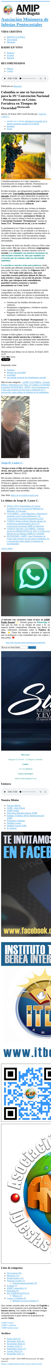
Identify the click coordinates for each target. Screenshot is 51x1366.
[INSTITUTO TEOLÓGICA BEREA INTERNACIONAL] (25, 1000)
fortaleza (10, 370)
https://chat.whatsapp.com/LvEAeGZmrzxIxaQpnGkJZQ (25, 642)
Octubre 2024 (14, 1346)
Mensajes (11, 42)
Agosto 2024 (15, 1351)
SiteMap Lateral (14, 823)
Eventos (10, 55)
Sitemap (10, 58)
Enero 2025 (13, 1339)
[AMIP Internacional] (25, 1194)
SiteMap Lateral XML (17, 825)
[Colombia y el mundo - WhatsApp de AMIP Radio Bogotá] (25, 584)
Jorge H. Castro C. (12, 462)
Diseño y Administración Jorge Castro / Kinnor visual (21, 1364)
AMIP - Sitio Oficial (16, 808)
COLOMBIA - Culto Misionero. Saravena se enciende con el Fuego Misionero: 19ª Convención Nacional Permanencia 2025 (27, 516)
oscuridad (11, 375)
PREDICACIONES (16, 37)
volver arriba (6, 548)
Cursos (10, 71)
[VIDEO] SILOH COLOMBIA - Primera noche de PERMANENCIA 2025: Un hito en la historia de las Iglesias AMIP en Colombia (28, 531)
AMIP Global (13, 810)
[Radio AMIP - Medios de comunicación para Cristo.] (25, 884)
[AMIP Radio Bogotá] (25, 1093)
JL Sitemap (12, 828)
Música (10, 68)
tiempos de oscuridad (16, 372)
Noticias (10, 53)
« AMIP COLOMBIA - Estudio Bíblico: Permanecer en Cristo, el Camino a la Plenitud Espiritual (25, 384)
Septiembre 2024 (16, 1349)
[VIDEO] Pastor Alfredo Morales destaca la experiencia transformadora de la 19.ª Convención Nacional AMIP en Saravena (26, 523)
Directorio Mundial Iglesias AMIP (22, 813)
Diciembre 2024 (15, 1341)
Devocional (12, 39)
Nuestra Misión (14, 805)
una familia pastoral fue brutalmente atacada (26, 377)
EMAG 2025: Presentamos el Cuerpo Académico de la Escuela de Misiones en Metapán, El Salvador (25, 508)
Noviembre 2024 (16, 1344)
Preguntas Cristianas (16, 820)
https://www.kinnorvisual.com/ (25, 495)
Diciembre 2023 (15, 1354)
